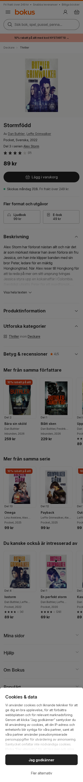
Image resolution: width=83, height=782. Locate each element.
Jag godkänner (41, 760)
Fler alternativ (41, 773)
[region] (41, 735)
